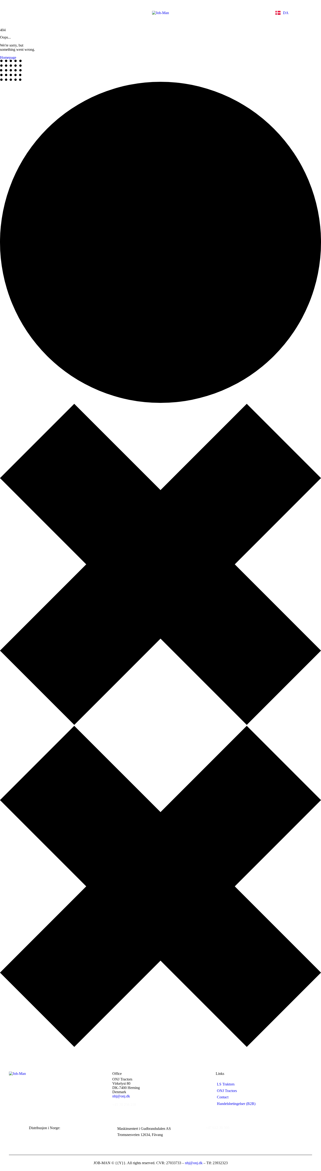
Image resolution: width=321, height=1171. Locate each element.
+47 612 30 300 (217, 1128)
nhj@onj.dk (121, 1096)
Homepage (8, 57)
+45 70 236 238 (124, 1105)
